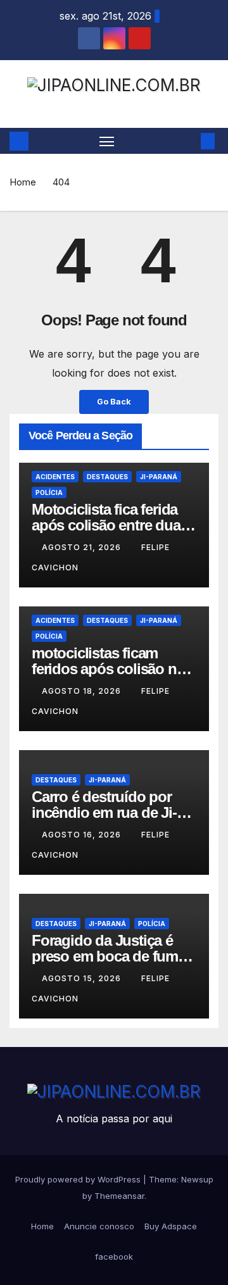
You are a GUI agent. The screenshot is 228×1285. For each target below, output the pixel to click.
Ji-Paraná (158, 476)
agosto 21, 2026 (83, 547)
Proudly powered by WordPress (79, 1179)
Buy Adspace (170, 1226)
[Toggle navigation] (107, 141)
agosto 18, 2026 (83, 691)
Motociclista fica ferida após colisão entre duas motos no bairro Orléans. (113, 525)
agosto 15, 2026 (83, 978)
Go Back (114, 401)
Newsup (197, 1179)
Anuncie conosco (99, 1226)
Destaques (107, 476)
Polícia (49, 492)
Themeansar (119, 1196)
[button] (189, 141)
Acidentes (55, 476)
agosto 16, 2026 (83, 834)
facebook (114, 1256)
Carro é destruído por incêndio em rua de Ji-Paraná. (104, 812)
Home (23, 182)
